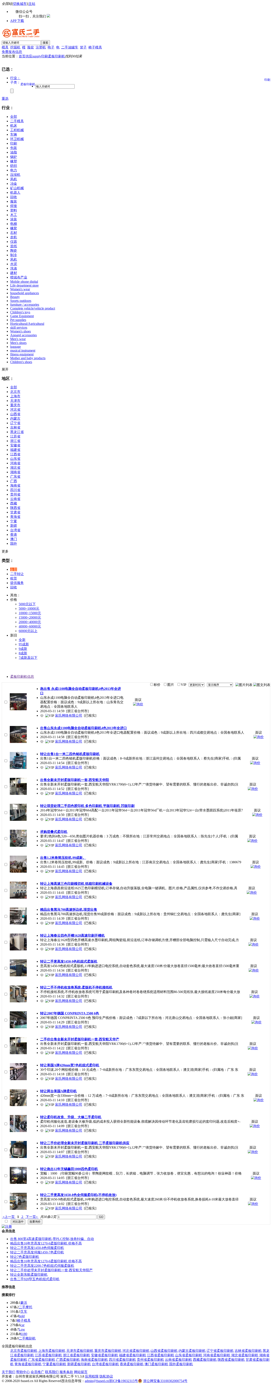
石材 (13, 232)
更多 (5, 551)
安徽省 (15, 445)
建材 (13, 273)
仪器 (13, 241)
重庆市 (15, 405)
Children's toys (20, 312)
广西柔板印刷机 (68, 1359)
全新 (22, 640)
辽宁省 (15, 423)
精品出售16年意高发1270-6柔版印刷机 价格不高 (46, 1243)
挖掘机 (15, 47)
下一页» (31, 1217)
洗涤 (13, 268)
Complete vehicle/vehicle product (32, 308)
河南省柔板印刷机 (216, 1355)
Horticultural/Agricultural (27, 323)
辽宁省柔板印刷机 (220, 1350)
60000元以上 (28, 631)
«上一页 (9, 1217)
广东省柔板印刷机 (41, 1359)
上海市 (15, 396)
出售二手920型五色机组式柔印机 (35, 1279)
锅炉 (13, 157)
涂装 (13, 219)
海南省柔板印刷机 (94, 1359)
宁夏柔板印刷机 (54, 1364)
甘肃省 (15, 512)
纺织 (13, 166)
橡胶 (13, 228)
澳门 (13, 539)
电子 (51, 47)
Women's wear (20, 289)
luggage (15, 346)
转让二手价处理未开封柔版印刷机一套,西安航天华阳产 (51, 1270)
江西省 (15, 454)
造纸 (13, 246)
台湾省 (15, 530)
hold (22, 1316)
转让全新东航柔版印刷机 (29, 1274)
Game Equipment (22, 316)
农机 (13, 237)
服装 (13, 201)
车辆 (13, 134)
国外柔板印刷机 (181, 1364)
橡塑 (13, 161)
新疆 (13, 525)
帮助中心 (23, 1372)
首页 (22, 56)
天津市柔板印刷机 (80, 1350)
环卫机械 (17, 139)
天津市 (15, 400)
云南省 (15, 499)
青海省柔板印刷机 (28, 1364)
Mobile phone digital (24, 281)
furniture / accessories (24, 304)
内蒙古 (15, 418)
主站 (31, 4)
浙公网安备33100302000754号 (165, 1381)
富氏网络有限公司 (68, 715)
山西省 (15, 414)
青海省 (15, 516)
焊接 (13, 206)
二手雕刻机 (27, 1338)
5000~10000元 (29, 608)
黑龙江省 (17, 432)
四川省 (15, 490)
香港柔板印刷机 (132, 1364)
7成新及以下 (28, 657)
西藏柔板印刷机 (205, 1359)
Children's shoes (21, 362)
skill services (18, 327)
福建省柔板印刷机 (132, 1355)
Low (22, 1329)
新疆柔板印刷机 (79, 1364)
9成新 (23, 649)
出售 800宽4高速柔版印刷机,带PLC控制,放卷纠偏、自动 (52, 1239)
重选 (5, 98)
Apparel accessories (23, 335)
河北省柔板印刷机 (136, 1350)
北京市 (15, 391)
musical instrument (22, 350)
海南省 (15, 485)
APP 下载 (17, 21)
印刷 (44, 56)
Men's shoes (18, 343)
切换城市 (20, 4)
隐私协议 (106, 1376)
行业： (15, 78)
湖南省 (15, 472)
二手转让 (17, 574)
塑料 (13, 210)
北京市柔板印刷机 (23, 1350)
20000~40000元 (30, 622)
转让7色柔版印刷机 (24, 1257)
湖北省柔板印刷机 (244, 1355)
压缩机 (15, 174)
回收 (13, 197)
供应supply (33, 56)
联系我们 (52, 1372)
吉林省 (15, 427)
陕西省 (15, 508)
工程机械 (17, 130)
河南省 (15, 463)
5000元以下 (27, 604)
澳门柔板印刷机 (156, 1364)
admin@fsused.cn (97, 1381)
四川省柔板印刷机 (122, 1359)
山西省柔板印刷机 (164, 1350)
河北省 (15, 409)
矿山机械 (17, 188)
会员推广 (37, 1372)
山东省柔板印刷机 (188, 1355)
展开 (5, 369)
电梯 (13, 224)
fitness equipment (22, 354)
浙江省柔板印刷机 (76, 1355)
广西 (13, 481)
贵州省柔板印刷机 (150, 1359)
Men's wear (18, 339)
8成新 (23, 653)
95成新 (24, 644)
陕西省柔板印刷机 (231, 1359)
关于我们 (8, 1372)
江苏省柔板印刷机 (48, 1355)
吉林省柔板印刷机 (248, 1350)
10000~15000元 (30, 613)
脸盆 (30, 47)
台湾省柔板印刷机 (105, 1364)
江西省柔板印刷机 (160, 1355)
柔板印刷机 (56, 56)
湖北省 (15, 467)
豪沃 (23, 1302)
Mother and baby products (27, 358)
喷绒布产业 (18, 277)
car (22, 1325)
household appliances (24, 293)
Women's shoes (20, 331)
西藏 (13, 503)
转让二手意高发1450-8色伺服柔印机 (37, 1248)
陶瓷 (13, 250)
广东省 (15, 476)
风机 (13, 179)
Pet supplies (18, 320)
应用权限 (92, 1376)
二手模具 (17, 121)
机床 (13, 125)
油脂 (13, 152)
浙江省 (15, 441)
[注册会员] (7, 1226)
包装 (13, 148)
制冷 (13, 255)
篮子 (83, 47)
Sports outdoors (20, 301)
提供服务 (17, 583)
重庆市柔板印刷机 (108, 1350)
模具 (5, 47)
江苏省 (15, 436)
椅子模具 (95, 47)
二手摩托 (25, 1307)
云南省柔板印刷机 (178, 1359)
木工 (13, 215)
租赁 (13, 578)
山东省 (15, 458)
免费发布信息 (12, 52)
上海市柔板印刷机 (51, 1350)
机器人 (15, 192)
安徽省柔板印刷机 (104, 1355)
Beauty (15, 297)
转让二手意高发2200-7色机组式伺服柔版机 (42, 1265)
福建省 (15, 450)
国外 (13, 543)
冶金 (13, 183)
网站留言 (81, 1372)
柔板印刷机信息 (22, 676)
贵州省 (15, 494)
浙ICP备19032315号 (123, 1381)
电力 (13, 170)
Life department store (24, 285)
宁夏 (13, 521)
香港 (13, 534)
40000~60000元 (30, 626)
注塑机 (41, 47)
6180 (23, 1334)
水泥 (13, 264)
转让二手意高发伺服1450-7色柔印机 (37, 1252)
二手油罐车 (69, 47)
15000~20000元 (30, 617)
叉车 (23, 1311)
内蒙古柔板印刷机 (192, 1350)
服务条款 (66, 1372)
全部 (13, 116)
